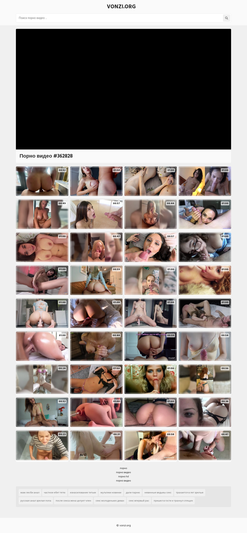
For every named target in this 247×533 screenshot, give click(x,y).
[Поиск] (226, 18)
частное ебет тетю (54, 492)
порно (123, 468)
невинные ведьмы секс (157, 492)
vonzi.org (121, 6)
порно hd (123, 476)
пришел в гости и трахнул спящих (173, 501)
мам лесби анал (29, 492)
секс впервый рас (139, 501)
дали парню (133, 492)
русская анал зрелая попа (35, 501)
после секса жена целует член (73, 501)
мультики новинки (111, 492)
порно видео (123, 472)
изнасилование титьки (83, 492)
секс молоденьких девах (110, 501)
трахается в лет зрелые (189, 492)
